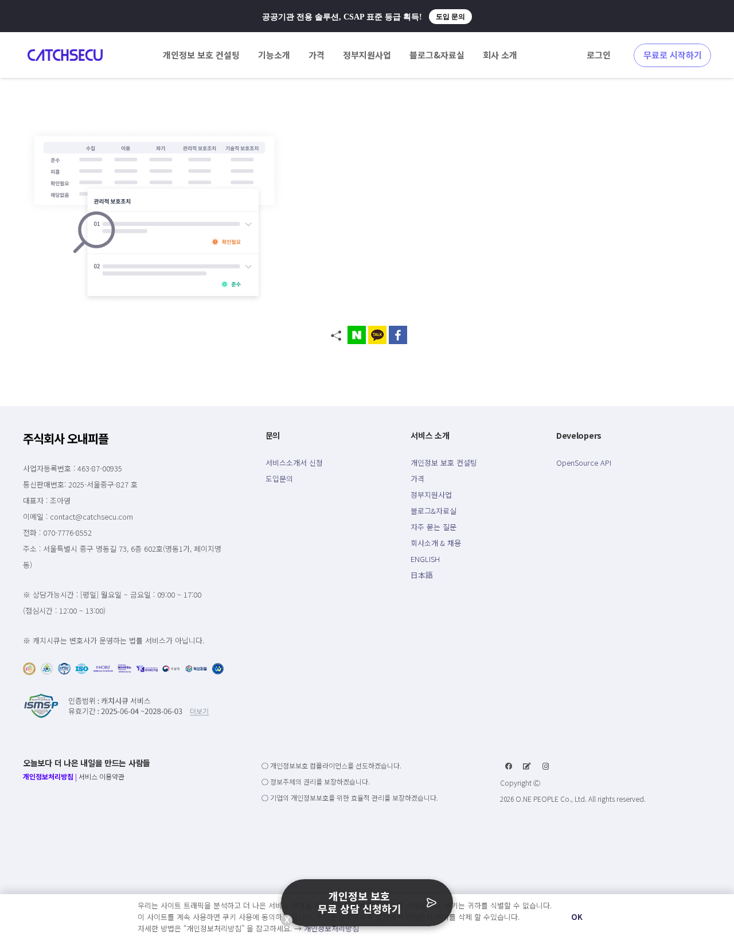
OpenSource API (583, 462)
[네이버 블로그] (527, 766)
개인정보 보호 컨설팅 (444, 462)
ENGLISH (425, 558)
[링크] (65, 55)
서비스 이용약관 (101, 776)
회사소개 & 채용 (436, 542)
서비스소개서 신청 (294, 462)
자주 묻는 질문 (433, 526)
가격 (417, 478)
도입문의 (279, 478)
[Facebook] (508, 766)
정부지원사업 (431, 494)
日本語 (422, 575)
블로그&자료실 (433, 510)
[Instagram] (546, 766)
